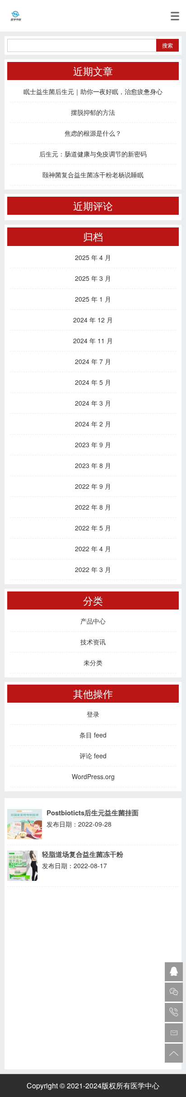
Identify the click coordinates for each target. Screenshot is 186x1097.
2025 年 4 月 (93, 257)
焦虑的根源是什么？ (93, 132)
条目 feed (93, 734)
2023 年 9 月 (93, 444)
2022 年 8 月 (93, 506)
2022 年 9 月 (93, 486)
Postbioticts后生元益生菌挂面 (92, 813)
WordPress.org (93, 776)
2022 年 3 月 (93, 569)
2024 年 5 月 (93, 382)
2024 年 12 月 (93, 319)
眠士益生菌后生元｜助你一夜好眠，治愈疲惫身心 (93, 91)
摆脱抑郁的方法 (93, 112)
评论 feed (93, 755)
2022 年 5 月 (93, 527)
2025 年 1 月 (93, 298)
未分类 (93, 662)
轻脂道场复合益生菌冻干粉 (82, 854)
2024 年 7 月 (93, 361)
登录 (93, 714)
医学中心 (144, 1085)
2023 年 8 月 (93, 465)
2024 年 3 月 (93, 402)
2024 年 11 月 (93, 340)
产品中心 (93, 620)
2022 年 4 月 (93, 548)
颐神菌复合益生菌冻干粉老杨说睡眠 (93, 174)
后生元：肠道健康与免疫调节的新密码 (93, 153)
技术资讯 (93, 641)
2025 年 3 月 (93, 278)
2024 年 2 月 (93, 423)
